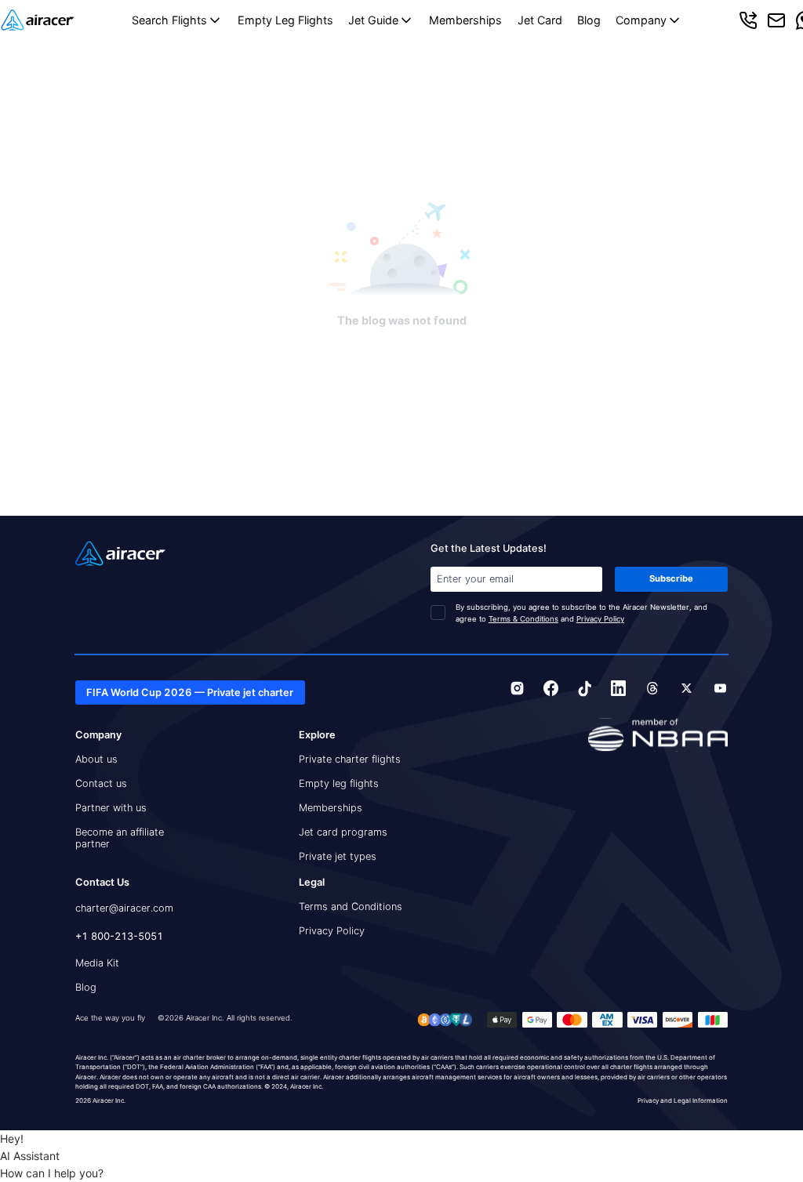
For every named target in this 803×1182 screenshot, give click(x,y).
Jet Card (540, 20)
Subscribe (671, 578)
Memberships (465, 20)
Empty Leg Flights (285, 20)
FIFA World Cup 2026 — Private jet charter (189, 692)
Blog (589, 20)
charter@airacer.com (124, 908)
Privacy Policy (600, 619)
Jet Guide (373, 20)
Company (641, 20)
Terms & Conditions (523, 619)
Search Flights (169, 20)
